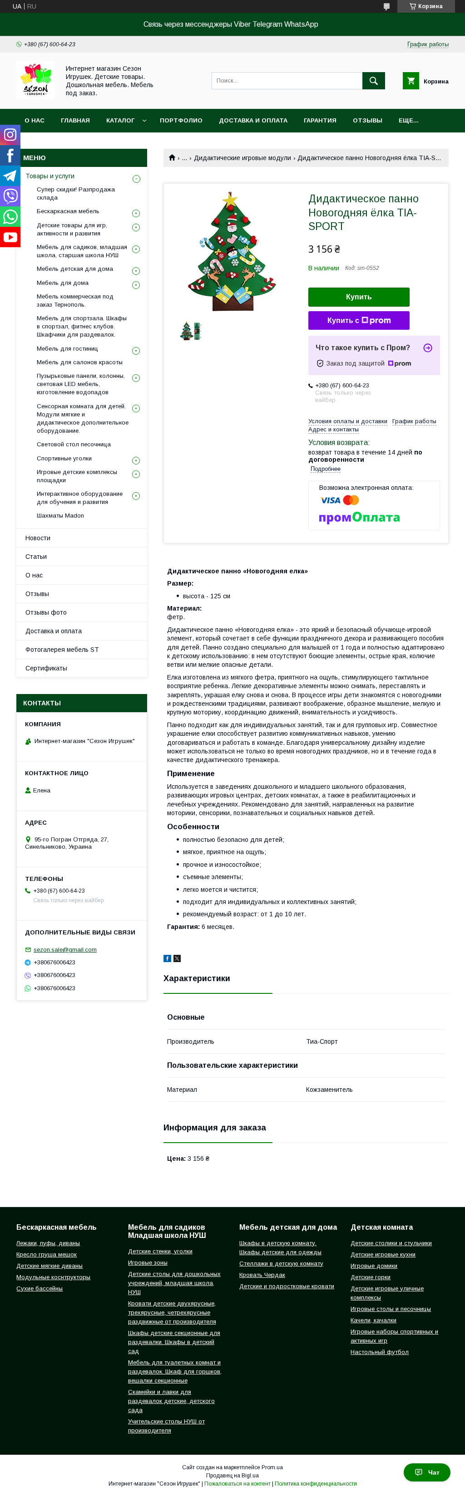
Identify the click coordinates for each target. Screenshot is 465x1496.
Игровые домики (374, 1265)
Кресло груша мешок (46, 1254)
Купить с (343, 320)
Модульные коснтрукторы (53, 1277)
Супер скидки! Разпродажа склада (76, 193)
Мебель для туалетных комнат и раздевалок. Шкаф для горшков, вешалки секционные (175, 1371)
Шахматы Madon (60, 515)
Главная (75, 120)
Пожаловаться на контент (237, 1484)
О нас (35, 120)
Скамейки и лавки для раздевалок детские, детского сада (171, 1400)
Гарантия (320, 120)
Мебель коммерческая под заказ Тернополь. (75, 300)
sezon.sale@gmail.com (65, 949)
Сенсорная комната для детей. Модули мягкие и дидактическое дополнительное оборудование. (83, 419)
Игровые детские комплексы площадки (77, 476)
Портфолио (181, 120)
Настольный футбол (380, 1352)
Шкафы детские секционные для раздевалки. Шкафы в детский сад (174, 1342)
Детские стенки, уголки (160, 1251)
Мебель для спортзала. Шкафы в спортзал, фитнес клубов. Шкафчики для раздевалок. (82, 326)
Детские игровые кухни (383, 1254)
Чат (434, 1472)
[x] (177, 959)
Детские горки (371, 1277)
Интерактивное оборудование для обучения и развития (80, 497)
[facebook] (167, 959)
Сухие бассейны (39, 1288)
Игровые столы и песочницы (391, 1308)
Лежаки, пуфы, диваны (48, 1243)
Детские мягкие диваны (49, 1265)
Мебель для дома (63, 282)
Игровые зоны (148, 1262)
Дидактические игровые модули (242, 157)
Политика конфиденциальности (316, 1484)
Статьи (36, 556)
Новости (37, 538)
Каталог (120, 120)
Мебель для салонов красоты (80, 362)
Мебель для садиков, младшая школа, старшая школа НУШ (82, 251)
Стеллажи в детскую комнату (281, 1263)
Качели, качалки (373, 1320)
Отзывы (367, 120)
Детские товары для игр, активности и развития (72, 229)
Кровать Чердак (262, 1274)
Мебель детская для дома (75, 268)
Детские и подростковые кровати (286, 1286)
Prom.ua (272, 1467)
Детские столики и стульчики (391, 1243)
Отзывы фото (46, 612)
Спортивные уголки (64, 458)
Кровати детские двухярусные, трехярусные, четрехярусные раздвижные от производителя (172, 1312)
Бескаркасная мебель (68, 211)
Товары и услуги (49, 176)
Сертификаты (46, 668)
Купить (359, 297)
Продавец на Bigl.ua (232, 1475)
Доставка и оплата (253, 120)
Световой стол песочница (74, 444)
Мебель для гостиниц (67, 348)
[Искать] (373, 80)
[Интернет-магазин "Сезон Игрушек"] (35, 97)
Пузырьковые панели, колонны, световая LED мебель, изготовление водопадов (81, 384)
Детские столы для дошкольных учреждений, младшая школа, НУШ (174, 1283)
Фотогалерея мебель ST (62, 649)
